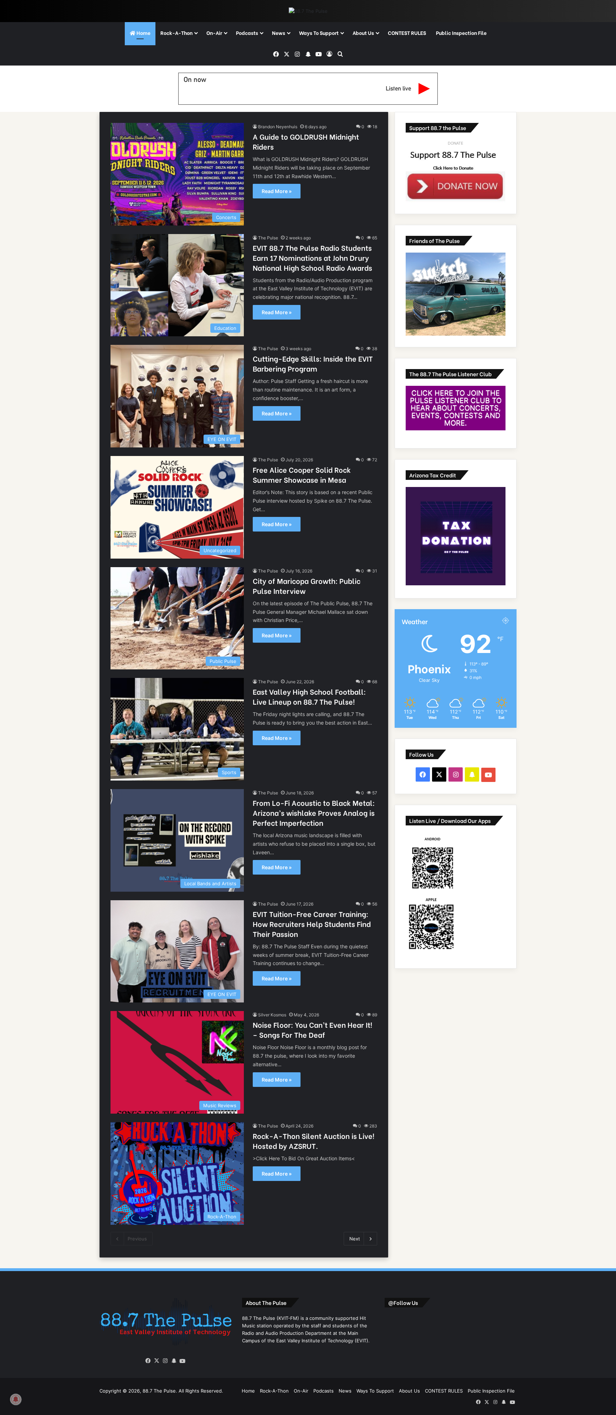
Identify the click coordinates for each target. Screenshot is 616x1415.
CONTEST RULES (407, 32)
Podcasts (247, 32)
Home (142, 32)
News (278, 32)
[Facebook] (148, 1361)
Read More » (277, 191)
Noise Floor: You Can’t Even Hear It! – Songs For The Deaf (312, 1029)
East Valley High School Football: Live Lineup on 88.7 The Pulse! (309, 696)
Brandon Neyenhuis (277, 126)
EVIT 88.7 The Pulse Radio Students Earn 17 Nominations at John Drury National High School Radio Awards (312, 257)
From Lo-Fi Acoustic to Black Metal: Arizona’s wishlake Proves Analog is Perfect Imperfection (314, 812)
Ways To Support (319, 32)
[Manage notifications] (15, 1399)
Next (354, 1239)
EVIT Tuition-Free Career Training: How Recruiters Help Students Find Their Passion (312, 923)
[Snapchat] (174, 1361)
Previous (137, 1239)
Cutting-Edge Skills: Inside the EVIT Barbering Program (313, 363)
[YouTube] (182, 1361)
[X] (157, 1361)
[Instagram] (165, 1361)
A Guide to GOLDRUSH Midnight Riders (306, 141)
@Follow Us (403, 1302)
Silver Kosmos (272, 1014)
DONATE (455, 143)
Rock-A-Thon (176, 32)
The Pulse (268, 237)
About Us (363, 32)
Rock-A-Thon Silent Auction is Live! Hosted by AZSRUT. (313, 1140)
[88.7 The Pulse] (308, 11)
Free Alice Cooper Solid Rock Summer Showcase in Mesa (302, 474)
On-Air (214, 32)
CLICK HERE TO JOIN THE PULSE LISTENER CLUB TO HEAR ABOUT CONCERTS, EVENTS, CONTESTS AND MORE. (456, 408)
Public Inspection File (461, 32)
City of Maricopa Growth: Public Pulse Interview (306, 585)
